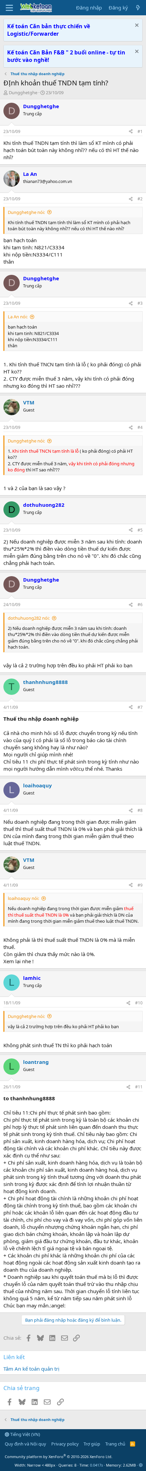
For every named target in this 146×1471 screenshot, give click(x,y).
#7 (140, 707)
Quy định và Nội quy (25, 1444)
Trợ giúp (92, 1444)
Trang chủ (115, 1444)
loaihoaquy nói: (23, 898)
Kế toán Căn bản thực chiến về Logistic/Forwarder (48, 29)
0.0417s (96, 1465)
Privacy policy (65, 1444)
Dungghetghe (23, 92)
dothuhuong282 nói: (29, 618)
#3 (140, 303)
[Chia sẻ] (130, 132)
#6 (140, 604)
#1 (140, 131)
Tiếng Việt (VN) (24, 1434)
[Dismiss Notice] (136, 26)
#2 (140, 199)
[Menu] (9, 8)
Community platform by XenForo (58, 1456)
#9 (140, 885)
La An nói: (18, 317)
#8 (140, 810)
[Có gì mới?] (138, 7)
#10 (139, 1003)
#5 (140, 530)
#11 (139, 1087)
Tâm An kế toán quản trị (31, 1368)
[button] (141, 1465)
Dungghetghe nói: (26, 212)
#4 (140, 427)
